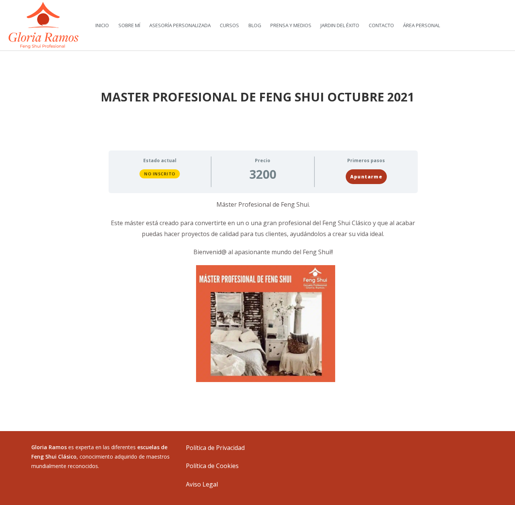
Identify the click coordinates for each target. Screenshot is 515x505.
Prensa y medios (290, 25)
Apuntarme (366, 176)
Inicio (102, 25)
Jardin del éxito (339, 25)
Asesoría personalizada (180, 25)
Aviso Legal (202, 484)
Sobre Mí (129, 25)
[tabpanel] (263, 290)
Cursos (229, 25)
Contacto (381, 25)
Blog (254, 25)
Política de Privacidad (215, 448)
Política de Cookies (212, 466)
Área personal (421, 25)
